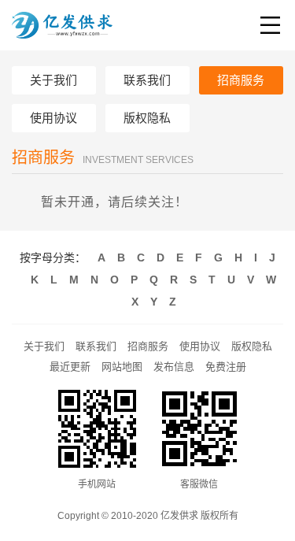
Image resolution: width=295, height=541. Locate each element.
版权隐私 (251, 346)
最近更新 (70, 366)
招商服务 (147, 346)
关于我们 (44, 346)
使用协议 (199, 346)
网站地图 (121, 366)
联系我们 (96, 346)
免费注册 (225, 366)
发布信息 (173, 366)
